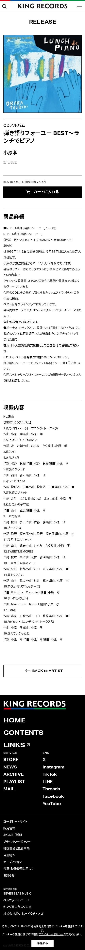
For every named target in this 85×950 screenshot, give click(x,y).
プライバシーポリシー (17, 841)
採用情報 (9, 828)
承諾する (42, 943)
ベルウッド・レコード (16, 900)
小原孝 (10, 153)
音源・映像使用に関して (18, 868)
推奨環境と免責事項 (16, 848)
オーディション (12, 862)
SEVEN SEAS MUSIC (17, 893)
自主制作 (9, 855)
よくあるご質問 (12, 835)
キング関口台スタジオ (17, 907)
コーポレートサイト (15, 821)
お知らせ (8, 875)
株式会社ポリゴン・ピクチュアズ (23, 913)
